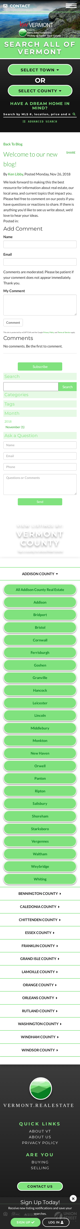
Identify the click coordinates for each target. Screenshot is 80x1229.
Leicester (40, 703)
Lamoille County (38, 972)
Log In (54, 1222)
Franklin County (38, 946)
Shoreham (40, 816)
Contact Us (40, 1186)
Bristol (40, 627)
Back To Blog (12, 144)
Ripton (40, 791)
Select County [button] (37, 90)
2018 (8, 421)
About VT (40, 1131)
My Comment (14, 291)
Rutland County (38, 1011)
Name (8, 237)
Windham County (38, 1037)
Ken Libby (15, 174)
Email (7, 254)
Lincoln (40, 715)
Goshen (40, 665)
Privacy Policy (48, 332)
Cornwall (40, 640)
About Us (40, 1137)
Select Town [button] (38, 70)
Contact (20, 6)
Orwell (40, 766)
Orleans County (38, 998)
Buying (40, 1162)
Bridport (40, 614)
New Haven (40, 753)
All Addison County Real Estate (40, 589)
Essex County (38, 932)
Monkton (40, 740)
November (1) (15, 427)
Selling (40, 1168)
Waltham (40, 854)
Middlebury (40, 728)
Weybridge (40, 866)
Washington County (38, 1024)
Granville (40, 677)
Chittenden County (38, 920)
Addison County (38, 574)
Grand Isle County (38, 958)
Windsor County (38, 1050)
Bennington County (38, 893)
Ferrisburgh (40, 652)
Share (71, 152)
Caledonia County (38, 906)
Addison (40, 602)
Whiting (40, 879)
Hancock (40, 690)
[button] (74, 114)
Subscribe (40, 366)
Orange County (38, 985)
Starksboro (40, 829)
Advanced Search (42, 121)
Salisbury (40, 803)
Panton (40, 778)
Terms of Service (64, 332)
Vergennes (40, 841)
